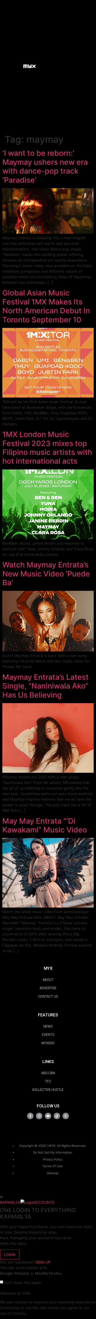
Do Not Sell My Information (52, 1152)
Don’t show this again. (22, 1282)
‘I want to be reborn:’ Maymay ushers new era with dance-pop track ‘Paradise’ (45, 166)
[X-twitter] (65, 1116)
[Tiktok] (57, 1116)
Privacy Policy (52, 1159)
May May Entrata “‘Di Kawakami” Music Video (44, 825)
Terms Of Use (53, 1166)
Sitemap (52, 1173)
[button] (17, 66)
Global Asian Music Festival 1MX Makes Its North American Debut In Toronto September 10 (46, 306)
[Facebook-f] (30, 1116)
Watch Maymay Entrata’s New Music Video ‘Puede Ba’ (46, 573)
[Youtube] (48, 1116)
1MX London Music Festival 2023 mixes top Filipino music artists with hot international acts (47, 448)
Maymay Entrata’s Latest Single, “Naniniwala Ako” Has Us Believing (45, 685)
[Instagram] (39, 1116)
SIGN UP (43, 1262)
